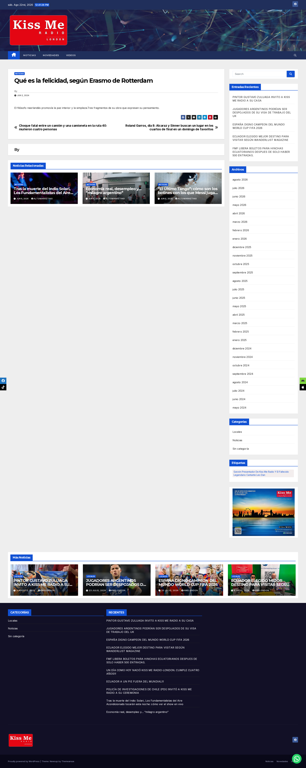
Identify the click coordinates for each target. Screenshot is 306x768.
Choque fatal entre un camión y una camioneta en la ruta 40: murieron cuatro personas (63, 127)
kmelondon (47, 590)
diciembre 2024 (242, 348)
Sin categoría (241, 448)
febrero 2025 (241, 331)
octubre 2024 (241, 365)
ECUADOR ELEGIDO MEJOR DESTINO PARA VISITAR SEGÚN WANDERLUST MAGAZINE (260, 584)
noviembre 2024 (243, 357)
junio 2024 (239, 399)
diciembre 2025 (242, 247)
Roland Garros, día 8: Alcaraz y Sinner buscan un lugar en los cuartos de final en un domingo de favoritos (169, 127)
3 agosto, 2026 (26, 590)
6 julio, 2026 (242, 590)
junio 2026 (239, 196)
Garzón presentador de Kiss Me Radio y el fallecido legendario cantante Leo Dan (261, 473)
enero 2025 (240, 340)
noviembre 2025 (243, 255)
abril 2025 (239, 314)
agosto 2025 (240, 281)
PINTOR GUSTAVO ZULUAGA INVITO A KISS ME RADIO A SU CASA (41, 584)
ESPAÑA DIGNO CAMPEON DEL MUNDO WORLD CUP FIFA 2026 (188, 582)
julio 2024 (239, 390)
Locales (237, 431)
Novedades (51, 55)
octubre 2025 (241, 264)
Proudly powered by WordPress (24, 761)
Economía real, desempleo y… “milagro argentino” (113, 190)
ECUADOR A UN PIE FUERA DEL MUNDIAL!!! (135, 681)
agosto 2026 (240, 179)
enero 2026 (240, 238)
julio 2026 (238, 188)
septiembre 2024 (243, 373)
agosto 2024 (240, 382)
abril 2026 (239, 213)
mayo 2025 (239, 306)
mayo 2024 (240, 407)
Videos (71, 55)
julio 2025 (238, 289)
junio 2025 (239, 297)
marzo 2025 (240, 323)
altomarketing (43, 198)
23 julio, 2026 (98, 590)
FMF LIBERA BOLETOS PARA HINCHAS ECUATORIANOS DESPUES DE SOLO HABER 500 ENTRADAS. (261, 152)
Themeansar (68, 761)
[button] (295, 55)
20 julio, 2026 (170, 590)
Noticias (29, 55)
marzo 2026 (240, 221)
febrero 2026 (241, 230)
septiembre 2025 (243, 272)
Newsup (54, 761)
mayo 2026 (239, 204)
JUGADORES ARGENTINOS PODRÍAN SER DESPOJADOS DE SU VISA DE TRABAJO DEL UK (262, 112)
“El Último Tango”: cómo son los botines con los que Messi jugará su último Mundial (188, 192)
